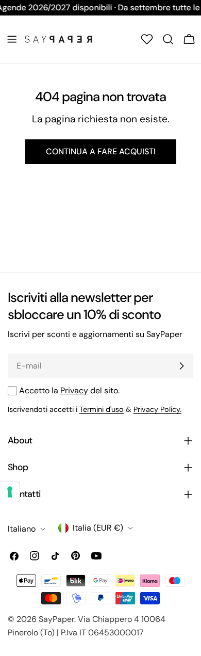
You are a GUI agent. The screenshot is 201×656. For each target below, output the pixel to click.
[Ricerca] (168, 39)
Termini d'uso (101, 409)
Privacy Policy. (157, 409)
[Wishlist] (147, 39)
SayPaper (56, 619)
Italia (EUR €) (98, 527)
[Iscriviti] (181, 366)
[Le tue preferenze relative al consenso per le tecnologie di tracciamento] (10, 492)
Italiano (22, 528)
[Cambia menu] (12, 39)
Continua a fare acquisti (101, 151)
